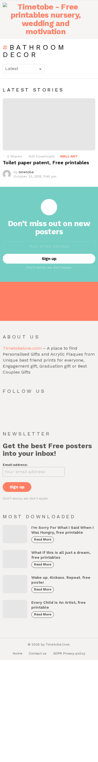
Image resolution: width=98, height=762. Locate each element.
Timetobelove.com (22, 348)
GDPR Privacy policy (69, 653)
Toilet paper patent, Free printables (46, 162)
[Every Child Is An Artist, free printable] (15, 609)
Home (17, 653)
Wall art (69, 156)
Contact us (38, 653)
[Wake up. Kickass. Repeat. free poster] (15, 584)
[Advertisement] (49, 711)
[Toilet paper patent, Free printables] (49, 124)
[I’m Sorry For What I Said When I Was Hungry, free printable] (15, 534)
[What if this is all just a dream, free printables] (15, 559)
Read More (42, 539)
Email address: (15, 465)
